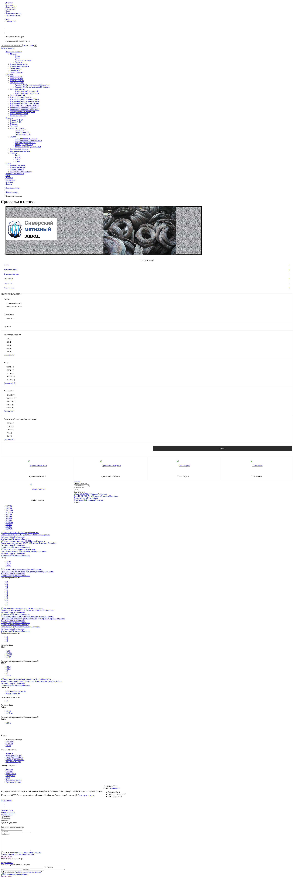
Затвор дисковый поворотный (26, 91)
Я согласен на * (22, 852)
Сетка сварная (15, 68)
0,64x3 (10, 429)
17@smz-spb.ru (114, 788)
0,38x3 (10, 423)
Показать (72, 448)
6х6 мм (8, 711)
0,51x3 (10, 426)
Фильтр (77, 481)
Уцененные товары (13, 15)
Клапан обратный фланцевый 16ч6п (24, 103)
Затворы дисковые (17, 89)
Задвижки (9, 74)
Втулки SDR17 (20, 130)
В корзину (105, 496)
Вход (7, 19)
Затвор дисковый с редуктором (27, 93)
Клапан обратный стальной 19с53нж (24, 101)
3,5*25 (10, 367)
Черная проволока (13, 693)
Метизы (13, 54)
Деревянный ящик (14, 303)
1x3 (9, 436)
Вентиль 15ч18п (16, 79)
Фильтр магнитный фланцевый (22, 112)
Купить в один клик (26, 854)
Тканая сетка (15, 70)
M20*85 (11, 376)
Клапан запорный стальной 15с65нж (24, 99)
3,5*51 (10, 370)
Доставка (9, 3)
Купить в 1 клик (80, 498)
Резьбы (17, 159)
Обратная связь (7, 810)
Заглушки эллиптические (20, 151)
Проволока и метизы (14, 52)
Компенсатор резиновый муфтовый (24, 108)
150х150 (11, 401)
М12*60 (9, 518)
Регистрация (10, 21)
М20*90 (9, 508)
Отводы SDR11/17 (22, 132)
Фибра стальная (16, 72)
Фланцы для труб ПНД (24, 145)
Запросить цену (21, 874)
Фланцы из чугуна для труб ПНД (28, 147)
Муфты (17, 157)
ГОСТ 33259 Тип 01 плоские (26, 139)
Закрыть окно (28, 45)
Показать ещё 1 (9, 411)
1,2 (9, 345)
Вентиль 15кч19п (17, 81)
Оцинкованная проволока (16, 691)
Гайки (17, 58)
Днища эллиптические (19, 149)
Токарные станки (17, 169)
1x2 (9, 433)
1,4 (9, 348)
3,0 (7, 598)
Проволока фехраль (17, 167)
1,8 (7, 592)
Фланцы (13, 136)
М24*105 (9, 529)
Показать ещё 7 (9, 355)
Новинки (9, 753)
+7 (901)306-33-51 (8, 812)
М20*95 (9, 514)
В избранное (79, 500)
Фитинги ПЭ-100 (17, 128)
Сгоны (17, 161)
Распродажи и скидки (14, 758)
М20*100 (9, 510)
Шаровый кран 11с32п (19, 114)
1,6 (9, 352)
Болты (17, 56)
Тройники (14, 126)
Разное (8, 163)
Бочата (17, 155)
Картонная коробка (15, 306)
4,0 (7, 600)
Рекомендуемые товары (15, 760)
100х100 (11, 395)
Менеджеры (10, 9)
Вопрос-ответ (11, 7)
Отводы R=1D (15, 122)
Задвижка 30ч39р (17, 83)
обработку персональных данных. (27, 852)
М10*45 (11, 380)
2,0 (7, 594)
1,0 (9, 342)
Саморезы (19, 62)
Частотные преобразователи (21, 172)
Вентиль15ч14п (16, 77)
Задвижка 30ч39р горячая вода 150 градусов (32, 85)
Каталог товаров (7, 48)
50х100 (10, 405)
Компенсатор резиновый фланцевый (24, 110)
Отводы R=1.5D (16, 120)
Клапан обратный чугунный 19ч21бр (24, 105)
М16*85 (9, 527)
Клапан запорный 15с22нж (20, 97)
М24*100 (9, 523)
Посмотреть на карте (86, 795)
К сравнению (92, 498)
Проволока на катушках (19, 66)
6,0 (7, 604)
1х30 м (8, 723)
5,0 (7, 602)
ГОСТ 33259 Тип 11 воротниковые (28, 141)
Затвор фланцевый (17, 95)
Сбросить (222, 448)
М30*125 (9, 512)
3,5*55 (10, 373)
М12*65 (9, 525)
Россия (10, 318)
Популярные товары (13, 756)
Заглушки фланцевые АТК (25, 143)
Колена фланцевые (17, 165)
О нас (8, 11)
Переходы (14, 124)
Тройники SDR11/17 (23, 134)
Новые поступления (13, 13)
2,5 (7, 596)
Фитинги (9, 118)
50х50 (10, 408)
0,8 (9, 339)
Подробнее (113, 496)
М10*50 (9, 506)
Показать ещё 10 (9, 383)
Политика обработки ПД (15, 174)
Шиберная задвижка (18, 116)
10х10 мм (11, 398)
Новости (9, 184)
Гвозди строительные (23, 60)
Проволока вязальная (18, 64)
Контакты (9, 5)
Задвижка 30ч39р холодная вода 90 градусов (32, 87)
